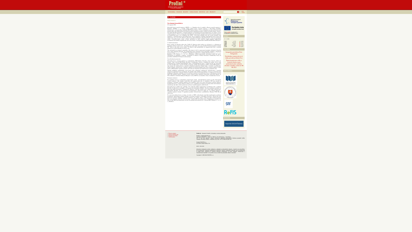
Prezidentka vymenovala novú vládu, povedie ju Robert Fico (234, 57)
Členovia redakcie (172, 133)
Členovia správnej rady (173, 134)
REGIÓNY (185, 12)
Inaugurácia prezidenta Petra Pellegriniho (234, 53)
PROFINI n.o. (204, 136)
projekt (228, 32)
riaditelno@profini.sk (205, 135)
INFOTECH (202, 12)
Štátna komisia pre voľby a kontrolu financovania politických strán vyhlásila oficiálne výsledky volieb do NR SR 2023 (233, 64)
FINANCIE (179, 12)
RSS (243, 11)
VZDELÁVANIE (193, 12)
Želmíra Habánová (171, 20)
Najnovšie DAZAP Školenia (233, 123)
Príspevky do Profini (172, 135)
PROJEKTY (213, 12)
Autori (243, 12)
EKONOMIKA (171, 12)
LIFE (207, 12)
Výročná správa (171, 136)
